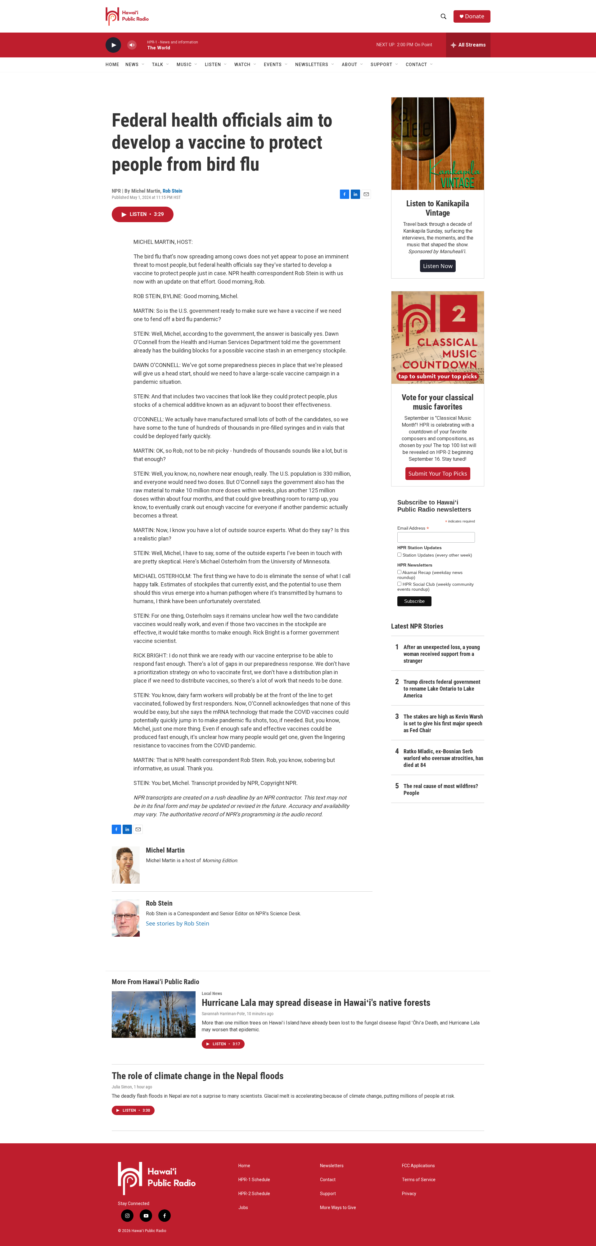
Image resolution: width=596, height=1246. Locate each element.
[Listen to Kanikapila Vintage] (437, 143)
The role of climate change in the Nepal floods (198, 1075)
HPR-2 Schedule (254, 1193)
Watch (242, 64)
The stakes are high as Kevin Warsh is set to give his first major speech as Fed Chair (443, 723)
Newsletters (332, 1165)
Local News (212, 993)
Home (112, 64)
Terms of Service (419, 1179)
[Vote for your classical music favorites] (437, 337)
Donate (474, 16)
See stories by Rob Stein (177, 923)
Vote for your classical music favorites (437, 402)
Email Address (413, 528)
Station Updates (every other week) (436, 555)
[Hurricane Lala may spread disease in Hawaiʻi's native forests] (154, 1014)
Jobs (243, 1207)
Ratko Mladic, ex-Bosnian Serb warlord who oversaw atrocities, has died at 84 (443, 758)
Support (328, 1193)
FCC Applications (418, 1165)
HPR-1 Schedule (254, 1179)
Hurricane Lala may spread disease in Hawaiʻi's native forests (316, 1002)
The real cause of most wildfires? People (441, 789)
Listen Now (438, 266)
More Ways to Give (338, 1207)
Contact (328, 1179)
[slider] (142, 45)
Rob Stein (172, 191)
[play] (113, 45)
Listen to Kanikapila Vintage (437, 208)
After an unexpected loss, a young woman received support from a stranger (442, 654)
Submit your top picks (438, 473)
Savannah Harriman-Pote (223, 1013)
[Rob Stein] (126, 918)
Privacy (409, 1193)
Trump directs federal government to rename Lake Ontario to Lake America (442, 689)
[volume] (132, 45)
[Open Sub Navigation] (143, 64)
